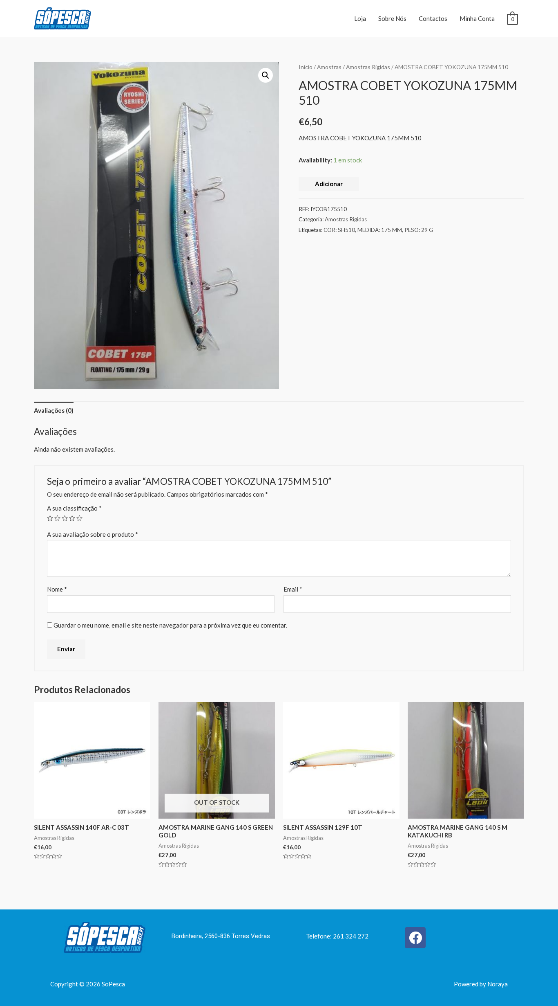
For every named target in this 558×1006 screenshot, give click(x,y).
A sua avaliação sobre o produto (92, 534)
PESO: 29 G (418, 230)
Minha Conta (477, 18)
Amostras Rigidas (368, 66)
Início (305, 66)
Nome (57, 589)
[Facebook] (415, 937)
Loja (360, 18)
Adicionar (329, 183)
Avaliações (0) (54, 410)
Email (292, 589)
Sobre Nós (392, 18)
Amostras (329, 66)
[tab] (54, 410)
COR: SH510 (339, 230)
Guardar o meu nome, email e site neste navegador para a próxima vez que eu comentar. (170, 625)
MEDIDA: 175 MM (379, 230)
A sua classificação (74, 508)
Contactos (433, 18)
